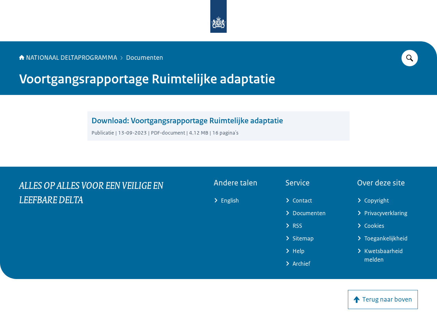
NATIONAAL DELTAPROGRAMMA (71, 58)
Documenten (144, 58)
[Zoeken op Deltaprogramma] (409, 58)
